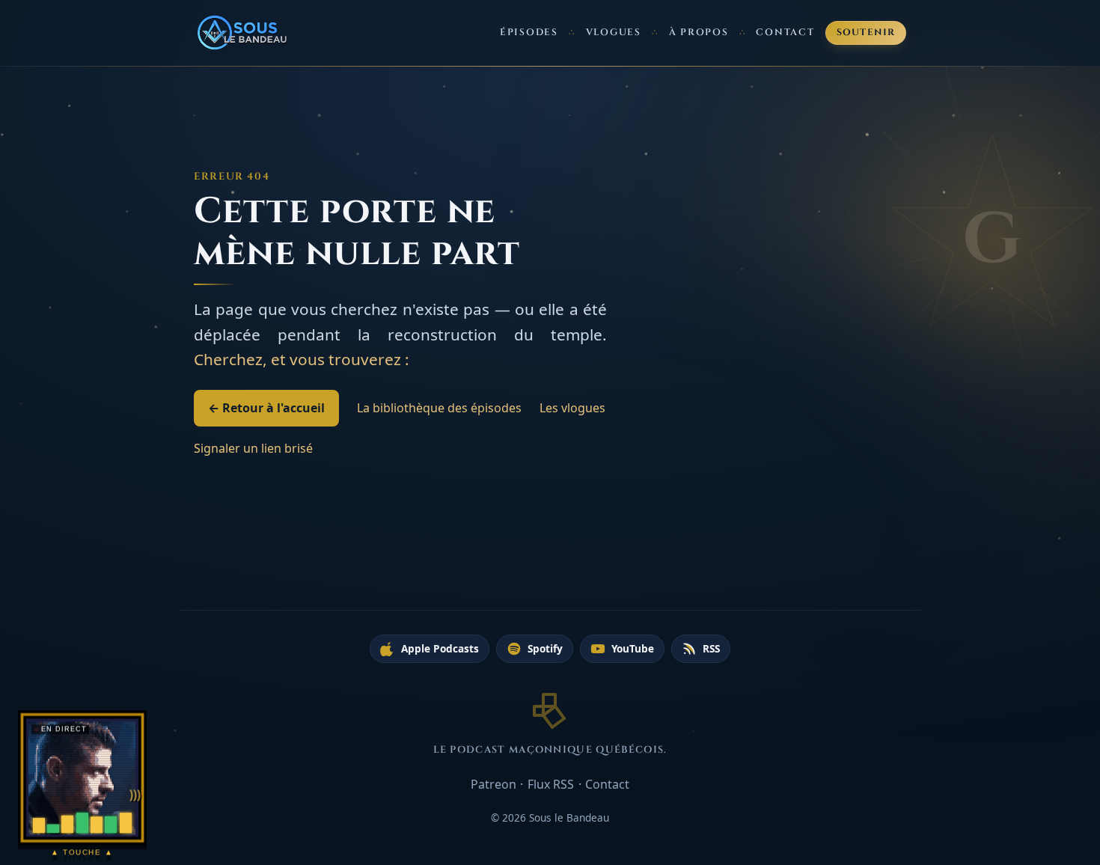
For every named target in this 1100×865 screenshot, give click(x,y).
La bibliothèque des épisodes (439, 408)
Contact (785, 32)
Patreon (493, 784)
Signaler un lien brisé (253, 448)
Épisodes (529, 32)
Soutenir (866, 32)
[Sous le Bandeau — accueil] (243, 33)
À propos (699, 32)
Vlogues (613, 32)
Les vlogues (572, 408)
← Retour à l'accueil (266, 408)
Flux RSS (551, 784)
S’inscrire (1032, 793)
